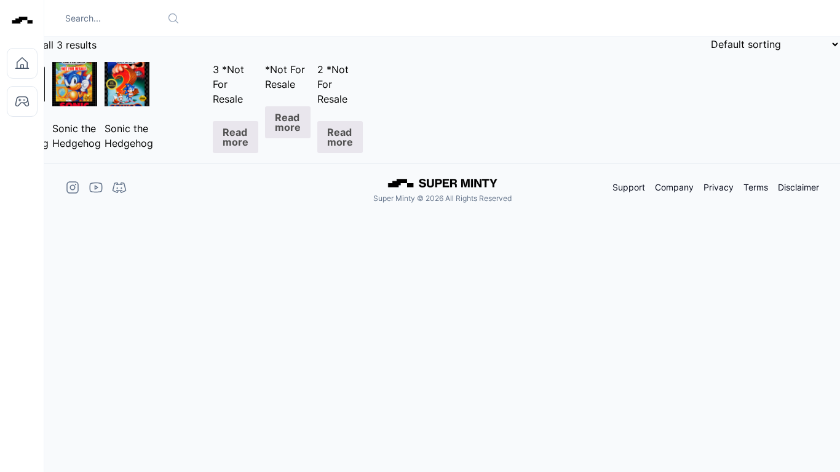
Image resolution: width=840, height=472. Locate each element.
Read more (235, 137)
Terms (755, 187)
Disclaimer (798, 187)
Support (628, 187)
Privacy (718, 187)
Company (674, 187)
